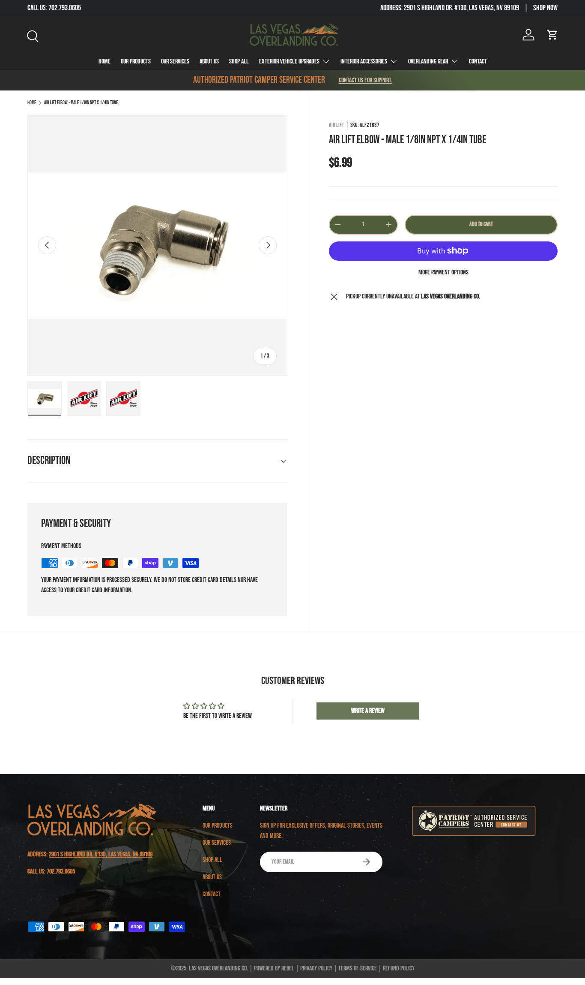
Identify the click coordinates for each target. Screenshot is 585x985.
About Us (209, 61)
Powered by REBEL (274, 968)
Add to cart (481, 224)
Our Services (175, 61)
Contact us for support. (365, 80)
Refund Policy (399, 968)
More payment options (443, 272)
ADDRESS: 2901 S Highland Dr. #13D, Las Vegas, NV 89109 (449, 7)
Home (104, 61)
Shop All (239, 61)
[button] (552, 34)
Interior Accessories (363, 61)
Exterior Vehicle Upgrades (289, 61)
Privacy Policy (316, 968)
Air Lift (336, 125)
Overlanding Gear (428, 61)
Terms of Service (357, 968)
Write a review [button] (368, 711)
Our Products (136, 61)
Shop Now (545, 7)
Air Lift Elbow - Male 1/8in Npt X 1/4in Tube (81, 102)
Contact (478, 61)
